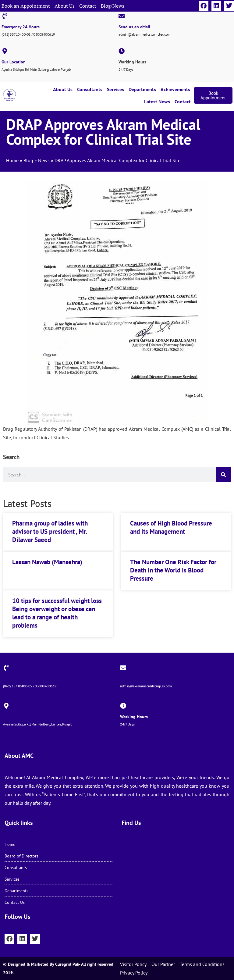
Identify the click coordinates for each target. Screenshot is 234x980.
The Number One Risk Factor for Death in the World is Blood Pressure (173, 570)
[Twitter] (229, 6)
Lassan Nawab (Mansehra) (47, 562)
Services (115, 89)
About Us (65, 5)
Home (12, 160)
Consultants (89, 89)
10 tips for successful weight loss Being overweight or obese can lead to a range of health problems (57, 613)
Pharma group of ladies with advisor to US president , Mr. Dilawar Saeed (50, 531)
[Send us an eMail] (122, 16)
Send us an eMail (134, 27)
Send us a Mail (133, 678)
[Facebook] (203, 6)
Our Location (14, 62)
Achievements (175, 89)
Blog (28, 160)
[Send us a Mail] (123, 668)
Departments (142, 89)
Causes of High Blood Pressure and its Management (171, 527)
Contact (87, 5)
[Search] (223, 474)
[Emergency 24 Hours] (5, 16)
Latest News (157, 101)
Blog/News (112, 5)
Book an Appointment (26, 5)
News (44, 160)
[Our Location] (5, 51)
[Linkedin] (216, 6)
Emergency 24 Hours (21, 27)
